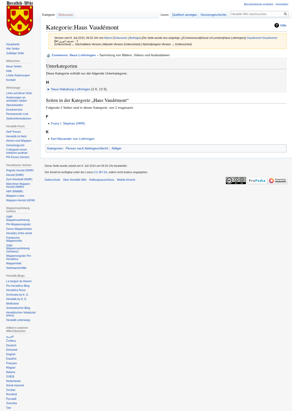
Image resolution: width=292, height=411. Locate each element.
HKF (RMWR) (14, 191)
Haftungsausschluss (101, 179)
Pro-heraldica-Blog (18, 285)
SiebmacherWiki (16, 268)
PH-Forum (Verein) (17, 157)
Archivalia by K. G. (17, 294)
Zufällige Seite (15, 53)
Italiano (10, 372)
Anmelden (282, 4)
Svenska (11, 403)
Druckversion (14, 109)
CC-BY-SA (100, 172)
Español (11, 358)
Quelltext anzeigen (184, 14)
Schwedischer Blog (18, 308)
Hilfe (283, 25)
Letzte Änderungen (18, 75)
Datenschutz (52, 179)
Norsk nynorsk (15, 385)
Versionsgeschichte (213, 14)
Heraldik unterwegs (18, 320)
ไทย (8, 407)
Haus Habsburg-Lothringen (70, 89)
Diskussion (120, 37)
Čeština (11, 340)
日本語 (10, 376)
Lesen (165, 14)
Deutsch (11, 345)
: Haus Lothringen (74, 55)
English (11, 354)
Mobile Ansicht (126, 179)
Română (11, 394)
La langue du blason (19, 281)
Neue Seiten (14, 66)
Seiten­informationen (18, 118)
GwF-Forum (13, 131)
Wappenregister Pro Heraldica (18, 257)
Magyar (11, 367)
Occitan (11, 390)
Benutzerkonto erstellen (259, 4)
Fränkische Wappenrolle (14, 239)
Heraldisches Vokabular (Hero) (21, 314)
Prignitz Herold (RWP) (20, 170)
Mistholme (12, 303)
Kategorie (48, 14)
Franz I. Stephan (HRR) (68, 123)
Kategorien (55, 148)
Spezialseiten (14, 105)
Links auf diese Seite (19, 93)
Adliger (117, 148)
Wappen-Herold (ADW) (20, 200)
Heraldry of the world (19, 233)
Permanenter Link (17, 114)
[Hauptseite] (20, 18)
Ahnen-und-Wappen (18, 140)
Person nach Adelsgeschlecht (87, 148)
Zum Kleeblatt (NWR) (19, 179)
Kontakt (11, 80)
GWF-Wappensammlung (18, 218)
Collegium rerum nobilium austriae (17, 151)
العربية (10, 336)
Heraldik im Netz (16, 136)
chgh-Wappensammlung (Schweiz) (18, 248)
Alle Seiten (13, 48)
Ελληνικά (11, 349)
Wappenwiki (13, 263)
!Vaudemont (269, 37)
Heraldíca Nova (16, 290)
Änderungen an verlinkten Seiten (16, 99)
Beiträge (134, 37)
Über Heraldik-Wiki (74, 179)
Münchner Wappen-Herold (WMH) (18, 185)
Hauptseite (13, 44)
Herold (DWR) (15, 175)
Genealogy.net (15, 145)
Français (11, 363)
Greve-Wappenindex (19, 229)
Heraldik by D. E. (16, 299)
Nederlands (13, 381)
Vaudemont (254, 37)
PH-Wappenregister (18, 224)
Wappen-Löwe (15, 195)
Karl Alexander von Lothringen (72, 139)
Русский (11, 398)
